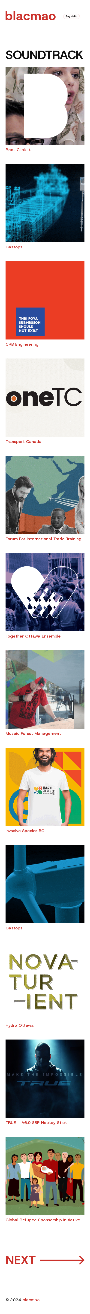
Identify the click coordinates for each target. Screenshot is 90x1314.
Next (45, 1260)
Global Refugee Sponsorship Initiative (43, 1220)
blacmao (31, 1300)
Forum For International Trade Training (43, 539)
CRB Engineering (22, 344)
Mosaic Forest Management (33, 733)
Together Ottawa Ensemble (33, 636)
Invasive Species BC (25, 830)
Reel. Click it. (18, 149)
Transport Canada (24, 441)
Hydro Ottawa (20, 1025)
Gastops (14, 247)
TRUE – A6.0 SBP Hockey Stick (36, 1122)
